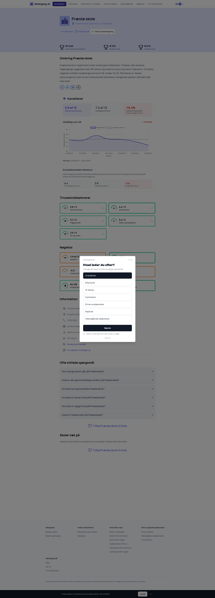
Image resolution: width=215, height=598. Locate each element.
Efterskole (90, 282)
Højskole (89, 311)
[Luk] (131, 260)
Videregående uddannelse (97, 318)
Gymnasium (90, 297)
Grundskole (90, 275)
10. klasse (89, 290)
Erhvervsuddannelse (94, 304)
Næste (107, 328)
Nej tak (107, 338)
